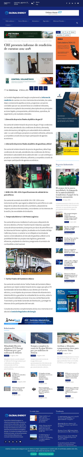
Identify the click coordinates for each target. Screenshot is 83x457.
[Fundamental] (54, 13)
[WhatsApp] (45, 88)
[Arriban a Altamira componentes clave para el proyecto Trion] (68, 337)
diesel (72, 32)
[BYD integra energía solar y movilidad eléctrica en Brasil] (7, 388)
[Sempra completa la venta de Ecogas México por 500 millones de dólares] (41, 337)
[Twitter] (75, 3)
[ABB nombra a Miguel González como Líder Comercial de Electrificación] (59, 262)
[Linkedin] (72, 3)
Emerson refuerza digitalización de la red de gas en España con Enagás (70, 276)
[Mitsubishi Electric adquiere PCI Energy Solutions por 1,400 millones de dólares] (15, 337)
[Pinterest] (41, 88)
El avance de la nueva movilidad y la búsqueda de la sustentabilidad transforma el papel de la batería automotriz (67, 192)
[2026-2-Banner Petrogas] (67, 314)
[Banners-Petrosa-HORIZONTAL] (28, 40)
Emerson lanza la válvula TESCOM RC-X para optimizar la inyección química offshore (45, 390)
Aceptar (33, 454)
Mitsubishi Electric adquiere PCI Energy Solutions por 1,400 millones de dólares (13, 349)
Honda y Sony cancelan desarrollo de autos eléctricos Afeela (71, 239)
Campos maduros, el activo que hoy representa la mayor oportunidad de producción (44, 419)
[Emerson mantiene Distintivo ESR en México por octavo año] (59, 250)
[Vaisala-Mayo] (67, 59)
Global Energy (13, 90)
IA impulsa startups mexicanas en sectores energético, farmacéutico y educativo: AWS (45, 376)
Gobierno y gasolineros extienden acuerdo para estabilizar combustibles (18, 376)
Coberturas (58, 199)
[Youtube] (78, 3)
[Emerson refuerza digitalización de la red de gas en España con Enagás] (59, 274)
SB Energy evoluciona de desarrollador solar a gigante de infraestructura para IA (72, 390)
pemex (67, 35)
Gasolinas (60, 35)
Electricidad (17, 41)
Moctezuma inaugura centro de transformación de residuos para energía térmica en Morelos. (70, 216)
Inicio (5, 41)
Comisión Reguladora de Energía (23, 312)
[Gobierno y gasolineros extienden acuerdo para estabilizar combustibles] (7, 374)
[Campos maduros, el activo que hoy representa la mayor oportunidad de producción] (33, 418)
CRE (67, 32)
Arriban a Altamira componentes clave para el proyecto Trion (68, 348)
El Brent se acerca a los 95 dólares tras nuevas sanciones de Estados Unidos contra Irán (72, 375)
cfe (63, 32)
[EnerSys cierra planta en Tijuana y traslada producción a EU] (59, 228)
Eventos (66, 222)
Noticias (10, 41)
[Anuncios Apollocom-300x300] (67, 87)
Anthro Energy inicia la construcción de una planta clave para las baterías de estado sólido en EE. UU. (46, 428)
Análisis (14, 381)
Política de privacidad (46, 454)
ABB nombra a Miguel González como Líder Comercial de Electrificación (71, 263)
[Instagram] (69, 3)
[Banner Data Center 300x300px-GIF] (67, 127)
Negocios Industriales (69, 232)
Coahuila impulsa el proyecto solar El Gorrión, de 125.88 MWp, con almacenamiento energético (46, 438)
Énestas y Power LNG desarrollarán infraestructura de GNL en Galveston (68, 431)
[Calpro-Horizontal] (28, 86)
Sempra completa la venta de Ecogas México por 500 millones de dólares (41, 349)
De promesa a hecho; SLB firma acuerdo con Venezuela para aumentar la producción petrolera (67, 444)
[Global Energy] (5, 90)
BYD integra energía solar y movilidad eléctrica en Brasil (18, 389)
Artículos (7, 355)
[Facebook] (67, 3)
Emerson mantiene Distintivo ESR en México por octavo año (71, 251)
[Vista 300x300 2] (67, 155)
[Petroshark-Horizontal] (28, 326)
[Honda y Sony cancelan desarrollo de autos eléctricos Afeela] (59, 239)
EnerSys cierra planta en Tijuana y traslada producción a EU (71, 228)
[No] (80, 452)
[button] (77, 23)
